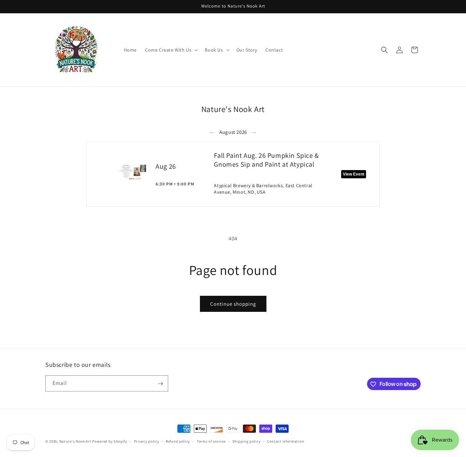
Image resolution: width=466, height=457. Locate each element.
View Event (353, 174)
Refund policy (178, 441)
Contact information (285, 441)
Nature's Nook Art (75, 441)
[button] (171, 50)
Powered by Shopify (109, 441)
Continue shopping (233, 304)
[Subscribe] (160, 384)
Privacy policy (146, 441)
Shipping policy (246, 441)
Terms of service (211, 441)
